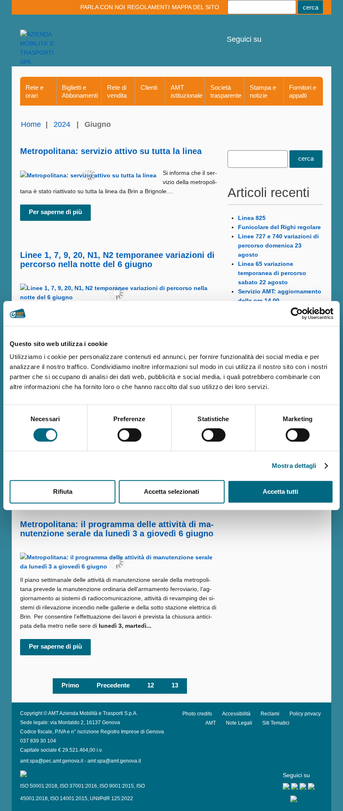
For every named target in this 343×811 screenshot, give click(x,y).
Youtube (269, 33)
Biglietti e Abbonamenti (80, 91)
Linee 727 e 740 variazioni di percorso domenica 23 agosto (278, 245)
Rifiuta (62, 491)
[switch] (129, 435)
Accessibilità (236, 714)
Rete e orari (35, 91)
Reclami (270, 714)
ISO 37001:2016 (78, 786)
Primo (70, 685)
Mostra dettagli (294, 465)
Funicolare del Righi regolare (279, 227)
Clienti (149, 87)
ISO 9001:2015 (117, 786)
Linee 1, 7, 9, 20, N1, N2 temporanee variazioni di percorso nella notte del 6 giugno (117, 259)
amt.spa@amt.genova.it (114, 761)
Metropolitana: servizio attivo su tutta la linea (111, 151)
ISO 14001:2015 (68, 798)
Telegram (299, 33)
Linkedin (284, 33)
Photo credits (197, 714)
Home (31, 124)
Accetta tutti (280, 491)
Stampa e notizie (263, 91)
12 (150, 685)
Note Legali (239, 723)
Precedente (113, 685)
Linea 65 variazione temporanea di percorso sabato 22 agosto (272, 272)
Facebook (313, 33)
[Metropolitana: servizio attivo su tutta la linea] (88, 175)
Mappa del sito (195, 7)
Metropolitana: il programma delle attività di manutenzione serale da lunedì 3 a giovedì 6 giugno (117, 529)
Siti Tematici (275, 723)
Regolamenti (148, 7)
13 (175, 685)
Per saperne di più (55, 211)
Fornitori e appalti (302, 91)
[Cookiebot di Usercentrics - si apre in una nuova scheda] (296, 313)
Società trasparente (225, 91)
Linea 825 (252, 218)
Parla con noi (102, 7)
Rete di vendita (117, 91)
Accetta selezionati (171, 491)
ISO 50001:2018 (38, 786)
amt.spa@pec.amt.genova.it (51, 761)
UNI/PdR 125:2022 (111, 798)
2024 (62, 124)
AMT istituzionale (186, 91)
